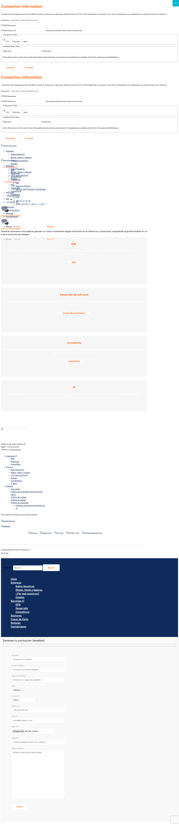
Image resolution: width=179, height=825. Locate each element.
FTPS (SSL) (16, 41)
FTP (7, 41)
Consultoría (16, 191)
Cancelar (10, 67)
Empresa (10, 151)
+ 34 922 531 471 (14, 450)
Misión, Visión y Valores (21, 157)
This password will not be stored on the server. (41, 30)
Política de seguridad (19, 503)
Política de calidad (18, 500)
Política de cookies (18, 497)
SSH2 (25, 41)
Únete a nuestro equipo (11, 228)
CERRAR (176, 3)
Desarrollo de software (74, 313)
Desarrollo (15, 188)
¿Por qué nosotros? (19, 161)
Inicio (14, 579)
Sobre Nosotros (18, 154)
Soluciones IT (12, 182)
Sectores (16, 615)
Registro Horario (23, 186)
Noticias (16, 622)
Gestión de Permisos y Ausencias (31, 189)
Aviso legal (15, 489)
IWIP (17, 197)
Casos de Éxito (19, 619)
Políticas (9, 486)
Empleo (14, 478)
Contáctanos (12, 202)
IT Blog (14, 484)
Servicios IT (17, 600)
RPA (12, 185)
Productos (15, 194)
